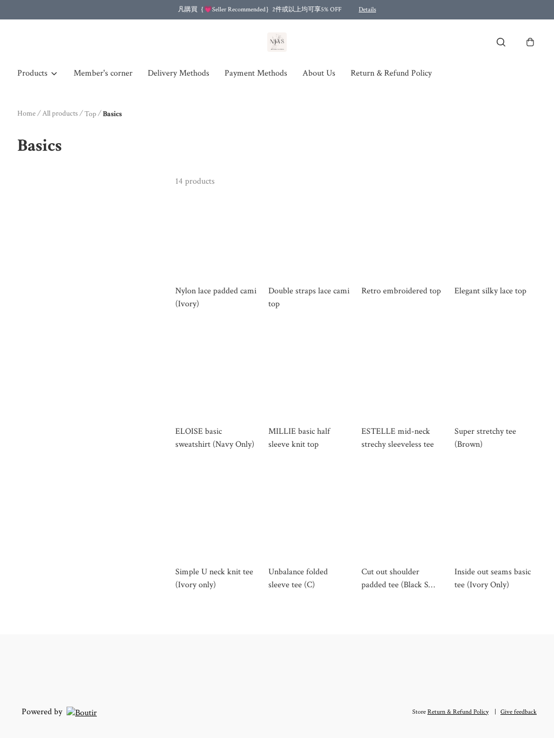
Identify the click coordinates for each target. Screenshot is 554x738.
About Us (318, 73)
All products (60, 113)
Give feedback (518, 712)
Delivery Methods (178, 73)
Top (90, 114)
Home (26, 113)
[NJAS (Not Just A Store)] (277, 42)
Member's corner (103, 73)
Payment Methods (256, 73)
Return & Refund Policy (391, 73)
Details (367, 9)
